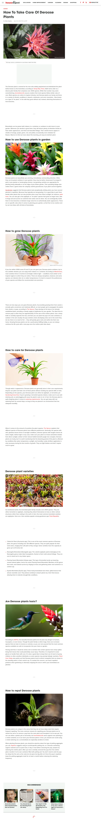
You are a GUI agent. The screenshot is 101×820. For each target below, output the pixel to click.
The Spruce (30, 309)
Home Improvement (39, 2)
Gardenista (8, 190)
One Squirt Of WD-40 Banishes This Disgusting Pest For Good (41, 807)
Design (65, 2)
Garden (50, 2)
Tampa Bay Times (39, 89)
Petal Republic (53, 516)
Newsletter (94, 2)
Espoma (13, 745)
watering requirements (33, 399)
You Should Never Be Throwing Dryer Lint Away (25, 806)
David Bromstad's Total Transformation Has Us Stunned (11, 806)
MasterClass (58, 272)
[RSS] (86, 2)
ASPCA (16, 640)
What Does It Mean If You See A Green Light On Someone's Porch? (57, 807)
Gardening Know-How (12, 395)
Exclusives (27, 2)
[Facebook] (80, 2)
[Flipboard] (83, 2)
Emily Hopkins (8, 21)
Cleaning (58, 2)
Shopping (73, 2)
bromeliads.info (19, 93)
